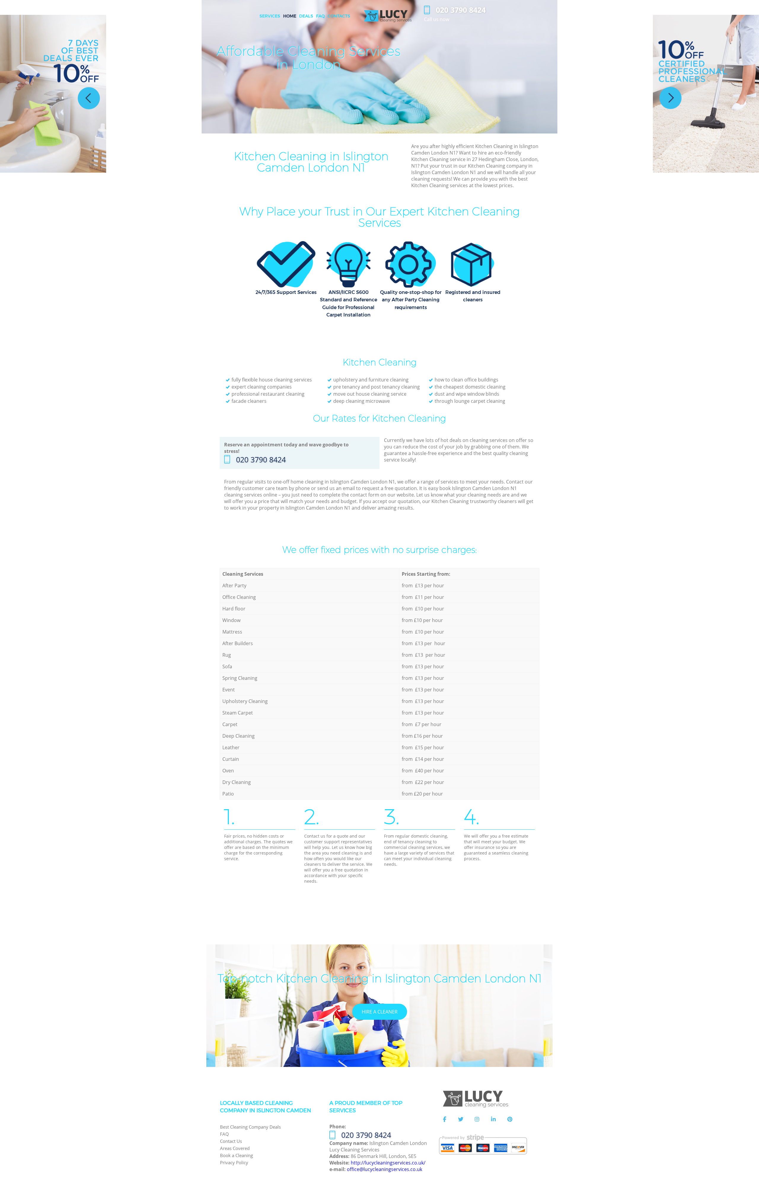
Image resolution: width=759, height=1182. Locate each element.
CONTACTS (339, 16)
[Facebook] (444, 1119)
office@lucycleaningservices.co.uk (384, 1169)
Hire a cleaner (380, 1011)
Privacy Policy (234, 1162)
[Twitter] (461, 1119)
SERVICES (269, 16)
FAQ (224, 1134)
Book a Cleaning (236, 1155)
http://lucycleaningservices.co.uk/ (388, 1162)
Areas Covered (235, 1148)
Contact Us (231, 1141)
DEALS (306, 16)
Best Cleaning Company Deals (250, 1127)
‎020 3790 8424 (261, 459)
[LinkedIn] (493, 1119)
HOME (289, 16)
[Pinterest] (510, 1119)
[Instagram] (477, 1119)
